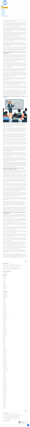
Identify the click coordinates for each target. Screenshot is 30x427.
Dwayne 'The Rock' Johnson (6, 317)
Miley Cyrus (4, 364)
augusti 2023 (4, 288)
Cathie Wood (4, 306)
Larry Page (4, 356)
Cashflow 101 (3, 13)
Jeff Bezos (4, 341)
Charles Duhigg (5, 307)
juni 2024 (4, 279)
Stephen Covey (5, 393)
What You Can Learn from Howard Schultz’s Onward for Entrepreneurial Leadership (13, 265)
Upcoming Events (4, 15)
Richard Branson (5, 381)
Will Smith (4, 407)
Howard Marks (4, 333)
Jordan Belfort (4, 349)
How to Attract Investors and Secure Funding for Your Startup (10, 416)
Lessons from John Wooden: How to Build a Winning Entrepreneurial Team (12, 417)
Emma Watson (5, 322)
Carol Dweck (4, 305)
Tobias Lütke (4, 399)
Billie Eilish (4, 300)
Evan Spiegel (4, 325)
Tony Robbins (4, 401)
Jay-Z (3, 340)
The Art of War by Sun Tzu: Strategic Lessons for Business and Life (11, 264)
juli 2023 (4, 289)
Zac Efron (4, 408)
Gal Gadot (4, 326)
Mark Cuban (4, 359)
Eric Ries (4, 324)
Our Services (3, 11)
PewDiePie (4, 374)
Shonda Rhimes (5, 391)
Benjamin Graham (5, 297)
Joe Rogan (4, 348)
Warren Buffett (5, 406)
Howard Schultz (5, 334)
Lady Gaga (4, 355)
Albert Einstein (4, 292)
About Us (2, 9)
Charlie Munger (5, 308)
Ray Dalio (4, 377)
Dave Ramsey (4, 315)
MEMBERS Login (4, 7)
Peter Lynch (4, 372)
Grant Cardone (4, 330)
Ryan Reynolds (4, 385)
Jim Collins (4, 343)
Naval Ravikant (5, 366)
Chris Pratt (4, 309)
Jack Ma (4, 339)
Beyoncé (4, 298)
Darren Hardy (4, 314)
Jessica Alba (4, 342)
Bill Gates (4, 299)
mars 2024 (4, 282)
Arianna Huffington (5, 296)
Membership (3, 12)
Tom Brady (4, 400)
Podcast (2, 14)
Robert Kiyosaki (5, 384)
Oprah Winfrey (4, 367)
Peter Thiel (4, 373)
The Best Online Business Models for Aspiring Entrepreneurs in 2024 (11, 269)
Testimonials (3, 10)
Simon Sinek (4, 392)
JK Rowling (4, 347)
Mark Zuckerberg (5, 360)
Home (2, 8)
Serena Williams (5, 389)
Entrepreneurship (5, 323)
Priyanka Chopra (5, 376)
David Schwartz (5, 316)
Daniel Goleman (5, 313)
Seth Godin (4, 390)
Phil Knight (4, 375)
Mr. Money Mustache (5, 365)
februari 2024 (4, 283)
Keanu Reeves (4, 350)
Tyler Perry (4, 402)
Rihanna (4, 382)
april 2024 (4, 281)
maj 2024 (4, 280)
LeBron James (4, 357)
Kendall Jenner (4, 351)
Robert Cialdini (4, 383)
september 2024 (5, 275)
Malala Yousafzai (5, 358)
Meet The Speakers (5, 16)
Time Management (5, 398)
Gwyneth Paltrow (5, 331)
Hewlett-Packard (5, 332)
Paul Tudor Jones (5, 368)
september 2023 (5, 287)
